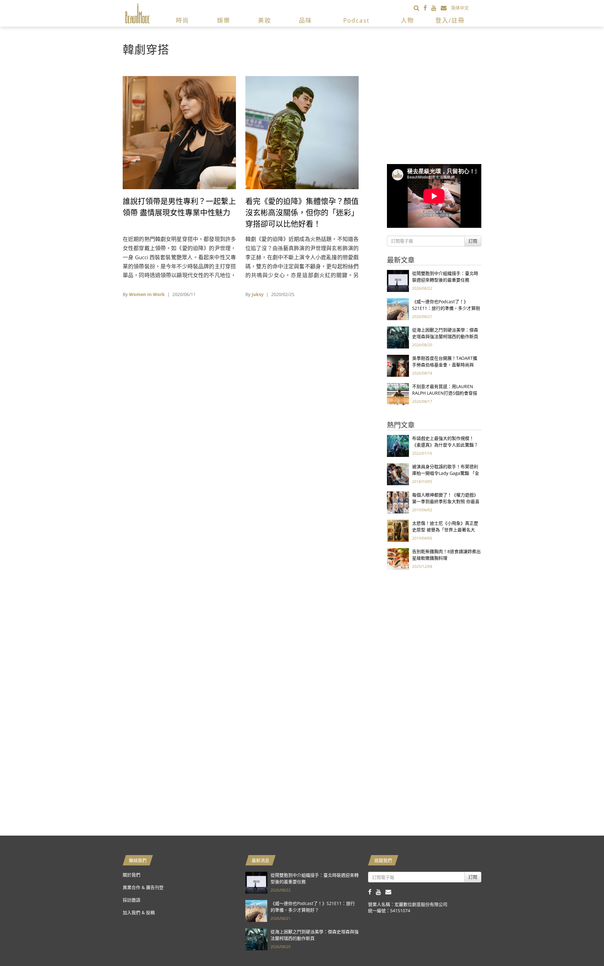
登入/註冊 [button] (450, 20)
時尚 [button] (182, 20)
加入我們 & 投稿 (139, 912)
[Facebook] (427, 8)
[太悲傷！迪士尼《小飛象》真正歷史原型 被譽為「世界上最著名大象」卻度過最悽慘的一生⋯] (398, 530)
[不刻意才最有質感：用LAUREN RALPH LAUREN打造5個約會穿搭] (398, 394)
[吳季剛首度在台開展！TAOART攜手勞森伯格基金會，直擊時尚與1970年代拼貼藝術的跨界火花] (398, 365)
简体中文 (460, 8)
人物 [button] (407, 20)
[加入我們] (446, 8)
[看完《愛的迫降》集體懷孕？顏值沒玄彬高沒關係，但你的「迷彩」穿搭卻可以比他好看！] (302, 132)
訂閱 (472, 241)
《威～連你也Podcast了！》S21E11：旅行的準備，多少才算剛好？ (446, 308)
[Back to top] (583, 945)
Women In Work (147, 294)
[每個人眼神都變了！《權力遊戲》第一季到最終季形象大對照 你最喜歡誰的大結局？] (398, 502)
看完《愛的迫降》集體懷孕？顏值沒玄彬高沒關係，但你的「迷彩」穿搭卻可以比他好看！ (302, 212)
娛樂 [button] (223, 20)
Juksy (258, 294)
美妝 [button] (264, 20)
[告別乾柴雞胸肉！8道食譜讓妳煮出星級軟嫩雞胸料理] (398, 559)
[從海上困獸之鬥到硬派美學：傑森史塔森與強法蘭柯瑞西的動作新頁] (398, 337)
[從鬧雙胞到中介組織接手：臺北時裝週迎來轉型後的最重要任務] (398, 280)
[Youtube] (436, 8)
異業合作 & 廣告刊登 (143, 887)
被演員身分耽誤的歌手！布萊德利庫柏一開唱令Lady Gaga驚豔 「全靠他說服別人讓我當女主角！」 (445, 473)
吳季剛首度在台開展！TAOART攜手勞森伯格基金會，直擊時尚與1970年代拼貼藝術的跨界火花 (444, 364)
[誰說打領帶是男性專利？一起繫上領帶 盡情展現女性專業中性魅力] (179, 132)
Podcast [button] (356, 20)
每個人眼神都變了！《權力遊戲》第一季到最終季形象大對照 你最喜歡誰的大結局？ (445, 501)
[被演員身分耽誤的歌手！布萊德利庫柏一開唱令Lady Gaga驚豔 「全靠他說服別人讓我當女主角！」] (398, 474)
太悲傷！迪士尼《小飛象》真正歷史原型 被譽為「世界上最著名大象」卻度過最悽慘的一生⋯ (445, 529)
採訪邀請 (131, 900)
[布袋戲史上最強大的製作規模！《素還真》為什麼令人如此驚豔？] (398, 445)
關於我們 (131, 875)
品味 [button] (305, 20)
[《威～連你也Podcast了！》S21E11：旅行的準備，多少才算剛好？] (398, 309)
